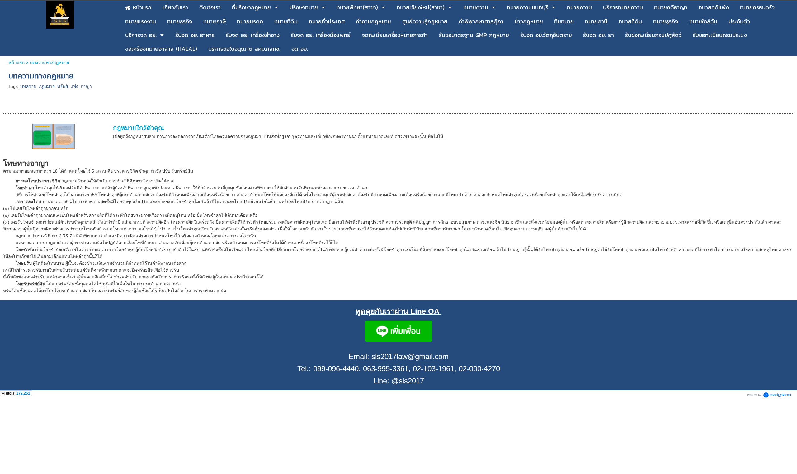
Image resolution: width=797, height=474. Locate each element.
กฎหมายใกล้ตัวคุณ (138, 128)
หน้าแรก (16, 62)
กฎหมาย (47, 86)
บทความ (28, 86)
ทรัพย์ (62, 86)
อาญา (86, 86)
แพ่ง (74, 86)
